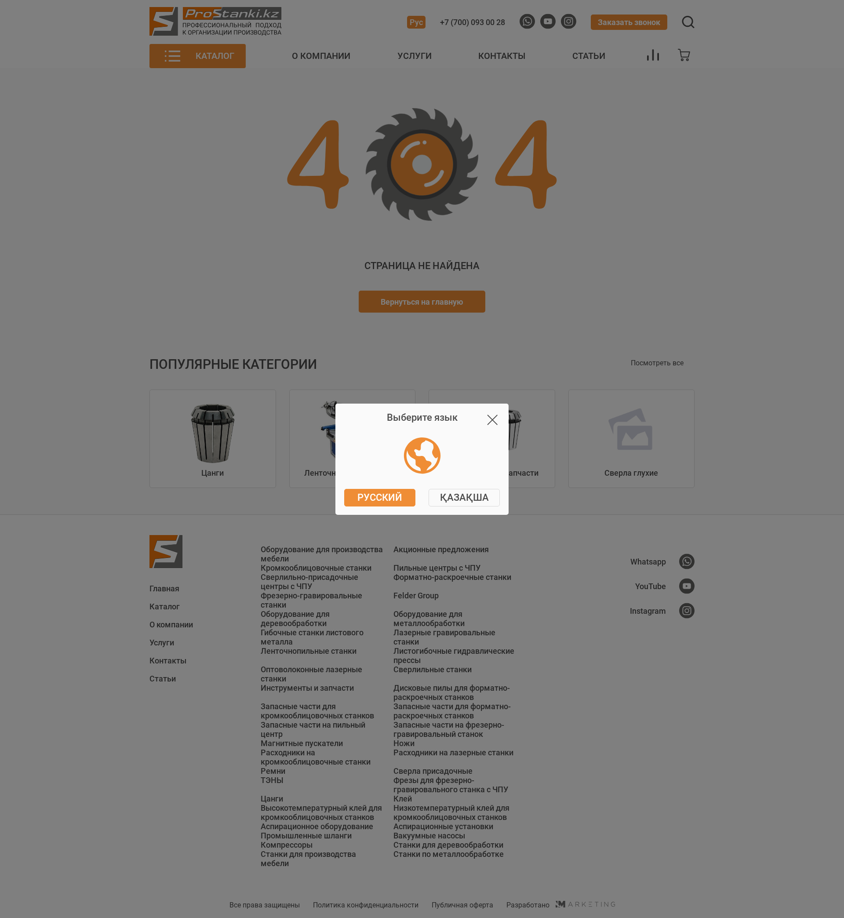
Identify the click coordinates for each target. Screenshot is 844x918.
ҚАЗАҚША (464, 497)
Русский (379, 497)
